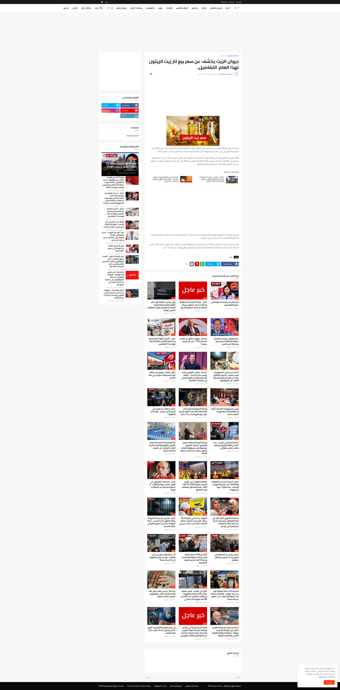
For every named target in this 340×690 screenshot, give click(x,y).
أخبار (228, 8)
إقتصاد (169, 8)
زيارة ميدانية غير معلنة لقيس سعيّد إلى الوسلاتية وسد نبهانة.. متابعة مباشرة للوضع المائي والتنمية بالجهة (225, 631)
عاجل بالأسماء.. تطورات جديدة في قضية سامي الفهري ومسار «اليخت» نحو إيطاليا (113, 294)
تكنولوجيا (150, 8)
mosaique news (215, 686)
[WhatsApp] (202, 264)
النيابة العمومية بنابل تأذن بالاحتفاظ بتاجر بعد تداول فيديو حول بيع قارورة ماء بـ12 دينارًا (193, 412)
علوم (160, 8)
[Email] (192, 264)
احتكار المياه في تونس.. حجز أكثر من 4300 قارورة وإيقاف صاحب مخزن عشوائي (226, 445)
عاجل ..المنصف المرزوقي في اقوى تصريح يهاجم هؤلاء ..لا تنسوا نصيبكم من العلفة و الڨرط (162, 485)
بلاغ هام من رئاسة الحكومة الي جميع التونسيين (225, 303)
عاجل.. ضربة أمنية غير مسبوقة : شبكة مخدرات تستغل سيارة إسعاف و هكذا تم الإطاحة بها (193, 305)
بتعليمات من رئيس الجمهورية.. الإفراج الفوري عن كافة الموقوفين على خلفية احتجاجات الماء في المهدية (114, 278)
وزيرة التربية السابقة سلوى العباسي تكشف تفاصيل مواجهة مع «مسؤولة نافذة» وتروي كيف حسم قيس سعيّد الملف (193, 448)
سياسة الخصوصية (192, 686)
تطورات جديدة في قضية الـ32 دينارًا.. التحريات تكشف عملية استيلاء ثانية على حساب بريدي (193, 521)
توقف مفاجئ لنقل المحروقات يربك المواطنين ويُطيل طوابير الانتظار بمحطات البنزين (211, 179)
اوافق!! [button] (329, 682)
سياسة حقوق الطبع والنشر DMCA (111, 686)
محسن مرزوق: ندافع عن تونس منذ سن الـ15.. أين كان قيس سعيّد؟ (193, 341)
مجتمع (195, 8)
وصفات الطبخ (136, 8)
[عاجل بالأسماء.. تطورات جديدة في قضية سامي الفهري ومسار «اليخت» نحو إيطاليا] (132, 293)
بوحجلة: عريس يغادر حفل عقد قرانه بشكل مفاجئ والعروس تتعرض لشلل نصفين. (162, 594)
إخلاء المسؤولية (160, 686)
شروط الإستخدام (176, 686)
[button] (107, 8)
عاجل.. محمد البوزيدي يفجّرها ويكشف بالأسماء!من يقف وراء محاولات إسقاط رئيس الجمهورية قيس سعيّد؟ (113, 198)
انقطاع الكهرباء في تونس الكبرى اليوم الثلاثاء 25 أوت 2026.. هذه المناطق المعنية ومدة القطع (194, 485)
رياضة (204, 8)
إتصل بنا (239, 1)
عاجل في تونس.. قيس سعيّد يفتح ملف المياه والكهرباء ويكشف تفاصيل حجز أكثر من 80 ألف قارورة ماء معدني (194, 595)
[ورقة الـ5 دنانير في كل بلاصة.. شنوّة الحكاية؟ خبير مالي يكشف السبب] (132, 225)
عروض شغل (121, 8)
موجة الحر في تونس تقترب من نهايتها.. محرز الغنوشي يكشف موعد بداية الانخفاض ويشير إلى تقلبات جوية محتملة (113, 182)
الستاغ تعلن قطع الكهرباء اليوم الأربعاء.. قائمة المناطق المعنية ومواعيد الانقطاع (165, 179)
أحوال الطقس (182, 8)
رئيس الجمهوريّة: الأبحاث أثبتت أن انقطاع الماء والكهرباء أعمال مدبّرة (225, 412)
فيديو (66, 8)
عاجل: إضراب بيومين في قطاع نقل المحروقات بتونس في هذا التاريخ (161, 375)
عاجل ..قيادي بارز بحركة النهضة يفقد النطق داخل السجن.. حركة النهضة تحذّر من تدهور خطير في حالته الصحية (161, 522)
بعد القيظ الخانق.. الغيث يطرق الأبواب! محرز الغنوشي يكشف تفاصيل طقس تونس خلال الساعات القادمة (113, 261)
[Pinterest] (197, 264)
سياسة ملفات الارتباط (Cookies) (139, 686)
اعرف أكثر (322, 676)
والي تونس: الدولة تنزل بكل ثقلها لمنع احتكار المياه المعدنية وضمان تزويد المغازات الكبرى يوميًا (161, 306)
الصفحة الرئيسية (233, 56)
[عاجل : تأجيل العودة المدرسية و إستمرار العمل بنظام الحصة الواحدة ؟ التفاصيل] (132, 211)
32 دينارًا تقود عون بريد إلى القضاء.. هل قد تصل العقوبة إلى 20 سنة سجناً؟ (162, 557)
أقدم (148, 677)
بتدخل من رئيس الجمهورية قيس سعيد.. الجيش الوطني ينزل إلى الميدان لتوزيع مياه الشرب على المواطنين (226, 376)
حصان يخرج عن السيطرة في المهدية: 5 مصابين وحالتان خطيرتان (226, 557)
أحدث (238, 677)
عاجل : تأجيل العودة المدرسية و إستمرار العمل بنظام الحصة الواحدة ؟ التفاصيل (162, 341)
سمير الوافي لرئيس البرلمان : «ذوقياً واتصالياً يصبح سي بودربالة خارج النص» (226, 341)
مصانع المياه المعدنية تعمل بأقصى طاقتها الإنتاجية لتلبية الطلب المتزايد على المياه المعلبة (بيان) (162, 446)
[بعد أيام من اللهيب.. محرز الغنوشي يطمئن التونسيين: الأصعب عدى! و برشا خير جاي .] (132, 235)
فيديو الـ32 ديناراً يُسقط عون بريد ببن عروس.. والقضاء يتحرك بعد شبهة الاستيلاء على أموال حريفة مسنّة (225, 595)
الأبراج (75, 8)
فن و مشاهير (216, 8)
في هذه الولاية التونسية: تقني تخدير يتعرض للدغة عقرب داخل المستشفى (161, 630)
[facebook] (102, 2)
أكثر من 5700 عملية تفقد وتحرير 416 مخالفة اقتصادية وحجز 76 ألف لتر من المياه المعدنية (194, 558)
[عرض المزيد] (186, 264)
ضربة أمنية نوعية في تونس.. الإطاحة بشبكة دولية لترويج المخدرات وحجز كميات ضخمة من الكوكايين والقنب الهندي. (193, 631)
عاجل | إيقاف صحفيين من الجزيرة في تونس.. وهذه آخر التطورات (162, 412)
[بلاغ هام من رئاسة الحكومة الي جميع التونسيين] (132, 249)
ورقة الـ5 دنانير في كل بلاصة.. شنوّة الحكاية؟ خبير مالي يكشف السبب (113, 224)
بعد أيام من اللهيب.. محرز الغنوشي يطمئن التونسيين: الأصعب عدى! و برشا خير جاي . (113, 236)
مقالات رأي (86, 8)
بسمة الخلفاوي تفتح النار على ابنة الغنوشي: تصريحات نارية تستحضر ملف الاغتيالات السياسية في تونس (225, 522)
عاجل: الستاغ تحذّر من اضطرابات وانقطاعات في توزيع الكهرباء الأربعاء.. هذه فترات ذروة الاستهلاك (225, 485)
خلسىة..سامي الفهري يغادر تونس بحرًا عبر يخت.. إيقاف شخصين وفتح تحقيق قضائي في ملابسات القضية (194, 376)
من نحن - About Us (227, 1)
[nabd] (106, 2)
